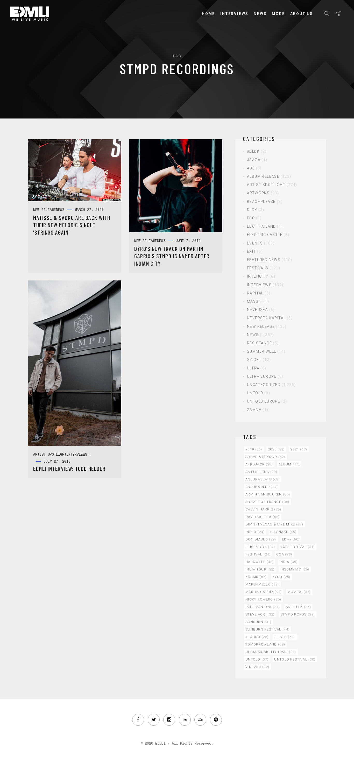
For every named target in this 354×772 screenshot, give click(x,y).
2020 (276, 449)
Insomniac (294, 569)
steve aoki (260, 614)
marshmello (262, 584)
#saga (253, 160)
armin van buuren (267, 494)
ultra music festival (270, 652)
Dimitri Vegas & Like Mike (274, 524)
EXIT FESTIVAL (298, 547)
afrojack (259, 464)
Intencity (257, 276)
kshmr (256, 577)
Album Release (263, 176)
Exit (251, 251)
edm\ (291, 539)
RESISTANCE (259, 343)
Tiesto (284, 637)
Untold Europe (263, 401)
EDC (251, 218)
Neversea (257, 310)
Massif (254, 301)
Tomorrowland (265, 644)
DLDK (252, 210)
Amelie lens (261, 472)
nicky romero (263, 599)
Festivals (257, 268)
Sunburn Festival (267, 629)
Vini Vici (257, 667)
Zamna (254, 410)
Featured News (263, 260)
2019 (253, 449)
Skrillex (298, 607)
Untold (255, 393)
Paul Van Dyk (262, 607)
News (260, 14)
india (288, 562)
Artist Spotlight (266, 185)
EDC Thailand (261, 226)
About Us (301, 14)
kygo (281, 577)
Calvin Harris (263, 509)
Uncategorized (263, 385)
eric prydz (260, 547)
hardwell (259, 562)
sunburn (258, 622)
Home (208, 14)
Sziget (254, 360)
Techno (256, 637)
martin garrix (263, 592)
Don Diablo (260, 539)
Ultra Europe (262, 376)
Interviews (234, 14)
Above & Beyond (265, 457)
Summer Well (261, 351)
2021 (298, 449)
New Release (261, 326)
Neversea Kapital (266, 318)
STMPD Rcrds (297, 614)
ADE (251, 168)
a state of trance (267, 502)
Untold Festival (294, 659)
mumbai (298, 592)
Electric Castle (264, 235)
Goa (284, 554)
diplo (255, 532)
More (278, 14)
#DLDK (253, 151)
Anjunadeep (261, 487)
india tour (260, 569)
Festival (258, 554)
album (289, 464)
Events (255, 243)
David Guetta (262, 517)
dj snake (283, 532)
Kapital (255, 293)
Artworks (258, 193)
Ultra (253, 368)
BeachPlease (261, 201)
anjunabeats (262, 479)
